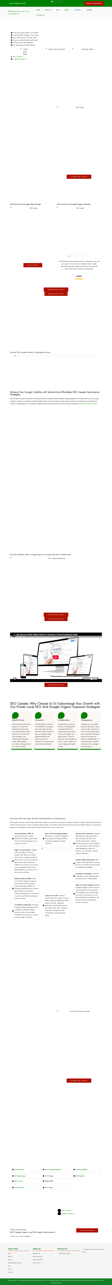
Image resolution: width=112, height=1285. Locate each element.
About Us (48, 10)
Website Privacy (36, 1253)
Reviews (89, 10)
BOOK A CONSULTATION (94, 3)
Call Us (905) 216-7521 (64, 1253)
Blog (58, 10)
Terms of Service (37, 1263)
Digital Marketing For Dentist (14, 1263)
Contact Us (41, 15)
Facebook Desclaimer (38, 1259)
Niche (66, 10)
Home (38, 10)
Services (77, 10)
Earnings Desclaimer (37, 1256)
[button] (69, 10)
